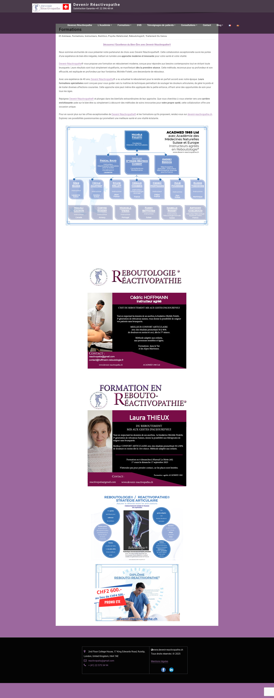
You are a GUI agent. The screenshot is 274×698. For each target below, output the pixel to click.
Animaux (66, 36)
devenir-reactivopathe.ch (200, 114)
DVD (139, 25)
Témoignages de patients (160, 25)
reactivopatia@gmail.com (101, 660)
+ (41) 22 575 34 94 (98, 665)
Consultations (188, 25)
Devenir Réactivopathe (96, 4)
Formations (124, 25)
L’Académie (104, 25)
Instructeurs (91, 36)
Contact (207, 25)
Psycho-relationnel (118, 36)
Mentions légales (159, 661)
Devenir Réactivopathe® (81, 98)
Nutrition (102, 36)
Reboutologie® (136, 36)
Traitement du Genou (156, 36)
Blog (219, 25)
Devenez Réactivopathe (80, 25)
